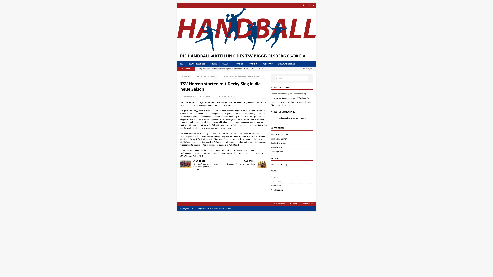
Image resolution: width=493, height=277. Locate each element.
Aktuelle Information (279, 134)
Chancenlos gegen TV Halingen (293, 118)
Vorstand (268, 64)
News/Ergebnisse (196, 64)
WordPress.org (277, 190)
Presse (213, 64)
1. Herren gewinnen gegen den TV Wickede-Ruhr (291, 98)
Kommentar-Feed (278, 185)
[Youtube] (313, 5)
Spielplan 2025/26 (286, 64)
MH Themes (226, 209)
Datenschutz (308, 204)
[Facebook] (303, 5)
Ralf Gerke (206, 96)
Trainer (239, 64)
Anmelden (275, 177)
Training (253, 64)
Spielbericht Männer (222, 96)
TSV (181, 64)
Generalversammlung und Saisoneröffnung (288, 93)
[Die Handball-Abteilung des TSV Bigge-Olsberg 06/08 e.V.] (246, 49)
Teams (225, 64)
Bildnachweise (279, 204)
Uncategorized (277, 151)
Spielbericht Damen (279, 139)
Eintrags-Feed (276, 181)
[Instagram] (308, 5)
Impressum (294, 204)
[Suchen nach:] (292, 78)
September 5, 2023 (191, 96)
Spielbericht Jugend (278, 143)
